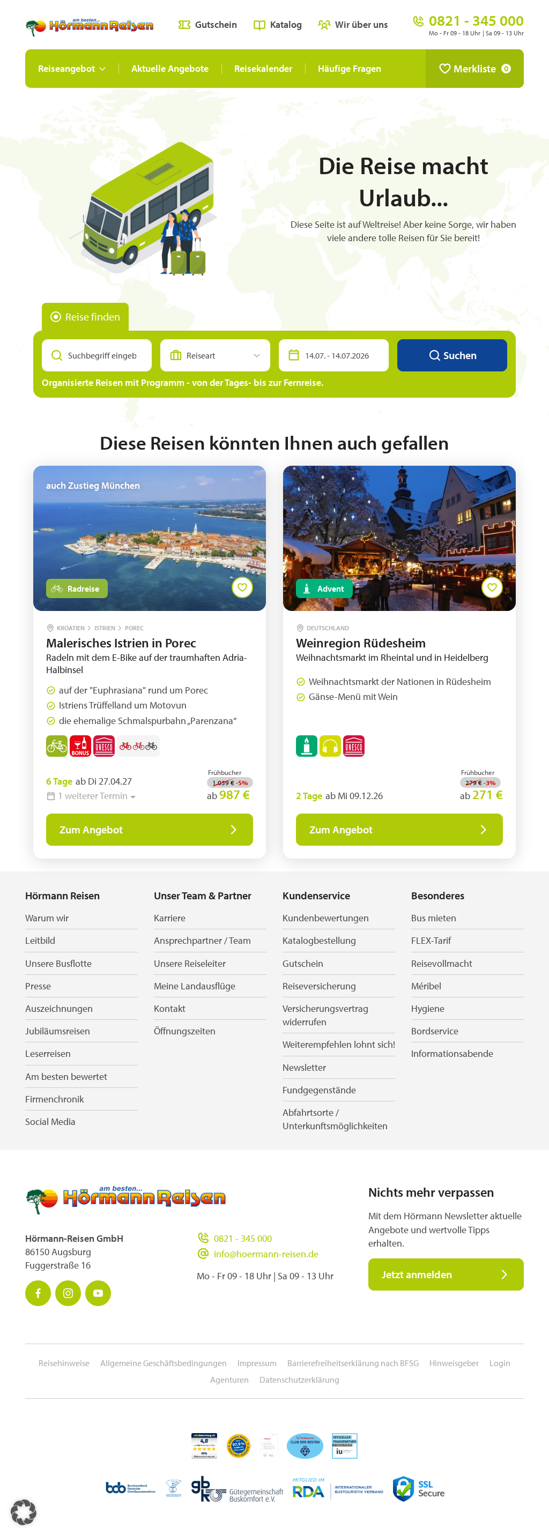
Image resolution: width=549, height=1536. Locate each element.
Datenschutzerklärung (299, 1379)
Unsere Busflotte (58, 963)
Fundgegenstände (319, 1090)
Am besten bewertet (66, 1076)
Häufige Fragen (349, 68)
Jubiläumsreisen (57, 1031)
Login (499, 1363)
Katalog (286, 24)
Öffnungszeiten (185, 1031)
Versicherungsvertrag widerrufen (325, 1015)
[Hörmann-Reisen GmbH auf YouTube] (98, 1293)
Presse (38, 986)
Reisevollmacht (441, 963)
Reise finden (92, 316)
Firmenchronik (54, 1099)
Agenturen (229, 1379)
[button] (23, 1512)
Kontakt (170, 1008)
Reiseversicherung (319, 986)
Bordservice (434, 1031)
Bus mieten (433, 918)
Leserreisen (48, 1053)
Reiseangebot (66, 68)
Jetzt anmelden (417, 1274)
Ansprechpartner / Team (202, 940)
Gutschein (216, 24)
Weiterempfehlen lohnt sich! (339, 1044)
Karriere (170, 918)
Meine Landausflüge (194, 986)
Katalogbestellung (319, 940)
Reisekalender (263, 68)
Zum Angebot (91, 829)
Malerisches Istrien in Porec (121, 643)
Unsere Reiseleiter (190, 963)
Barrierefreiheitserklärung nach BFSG (353, 1363)
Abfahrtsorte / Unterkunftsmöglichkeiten (335, 1119)
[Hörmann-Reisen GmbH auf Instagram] (68, 1293)
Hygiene (427, 1008)
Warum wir (47, 918)
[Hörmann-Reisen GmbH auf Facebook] (38, 1293)
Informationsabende (452, 1053)
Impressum (257, 1363)
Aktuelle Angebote (170, 68)
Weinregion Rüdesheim (361, 643)
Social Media (50, 1121)
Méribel (426, 986)
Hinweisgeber (454, 1363)
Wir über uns (361, 24)
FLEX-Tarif (431, 940)
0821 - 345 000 (243, 1238)
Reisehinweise (64, 1363)
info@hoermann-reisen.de (266, 1254)
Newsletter (304, 1067)
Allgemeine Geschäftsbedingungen (163, 1363)
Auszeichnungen (59, 1008)
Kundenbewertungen (326, 918)
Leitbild (40, 940)
